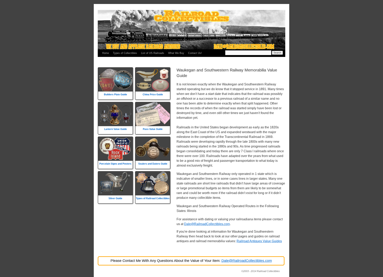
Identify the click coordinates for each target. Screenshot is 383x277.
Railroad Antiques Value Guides (259, 241)
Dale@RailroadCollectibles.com (207, 224)
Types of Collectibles (125, 53)
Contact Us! (195, 53)
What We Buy (176, 53)
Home (105, 53)
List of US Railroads (152, 53)
